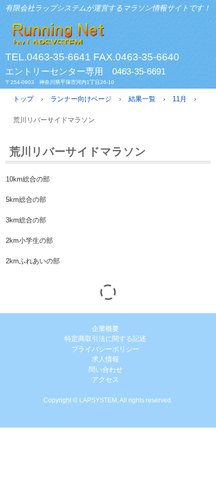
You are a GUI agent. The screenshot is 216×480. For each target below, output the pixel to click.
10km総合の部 (28, 179)
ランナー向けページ (81, 99)
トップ (23, 99)
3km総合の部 (26, 220)
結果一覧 (142, 99)
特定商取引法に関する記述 (105, 339)
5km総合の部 (26, 200)
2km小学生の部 (29, 240)
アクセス (105, 379)
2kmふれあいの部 (33, 261)
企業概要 (105, 329)
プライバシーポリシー (105, 349)
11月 (179, 99)
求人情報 (105, 359)
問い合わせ (106, 370)
